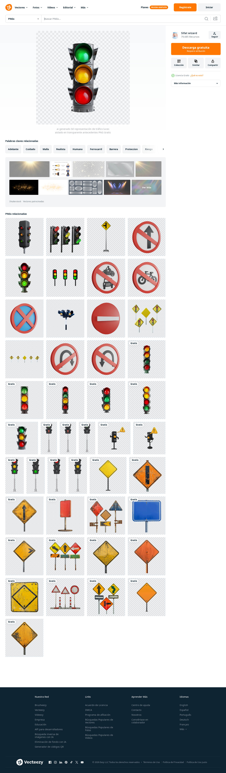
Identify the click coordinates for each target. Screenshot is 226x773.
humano (78, 149)
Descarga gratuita (195, 48)
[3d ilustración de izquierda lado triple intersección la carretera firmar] (106, 237)
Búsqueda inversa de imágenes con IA (47, 736)
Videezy (39, 714)
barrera (113, 149)
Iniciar (209, 7)
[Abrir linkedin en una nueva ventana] (60, 762)
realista (60, 149)
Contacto (136, 710)
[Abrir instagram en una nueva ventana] (55, 762)
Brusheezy (41, 705)
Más (83, 7)
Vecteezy (39, 710)
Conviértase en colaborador (139, 721)
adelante (13, 149)
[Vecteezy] (8, 7)
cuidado (30, 149)
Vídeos (51, 7)
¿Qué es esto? (197, 75)
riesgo (149, 149)
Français (184, 724)
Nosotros (136, 714)
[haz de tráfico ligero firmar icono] (65, 278)
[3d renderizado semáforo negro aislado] (24, 237)
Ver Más (146, 187)
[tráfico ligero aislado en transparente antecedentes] (24, 278)
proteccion (131, 149)
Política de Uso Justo (197, 762)
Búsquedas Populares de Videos (99, 736)
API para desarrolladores (49, 729)
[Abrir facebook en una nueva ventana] (50, 762)
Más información (182, 83)
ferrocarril (96, 149)
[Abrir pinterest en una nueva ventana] (66, 762)
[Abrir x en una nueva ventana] (76, 762)
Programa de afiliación (97, 714)
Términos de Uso (151, 762)
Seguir (214, 36)
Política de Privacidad (173, 762)
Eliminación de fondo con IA (50, 741)
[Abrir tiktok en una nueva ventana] (71, 762)
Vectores (20, 7)
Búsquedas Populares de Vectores (99, 721)
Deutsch (184, 719)
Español (184, 710)
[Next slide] (160, 149)
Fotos (36, 7)
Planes (144, 7)
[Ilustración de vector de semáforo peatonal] (49, 438)
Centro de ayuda (140, 705)
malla (46, 149)
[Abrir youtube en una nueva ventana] (82, 762)
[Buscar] (206, 19)
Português (185, 714)
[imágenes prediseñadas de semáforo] (14, 475)
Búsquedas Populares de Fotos (99, 729)
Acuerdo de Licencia (96, 705)
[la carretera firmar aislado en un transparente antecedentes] (108, 475)
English (184, 705)
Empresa (40, 719)
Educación (40, 724)
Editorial (68, 7)
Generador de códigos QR (49, 746)
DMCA (88, 710)
